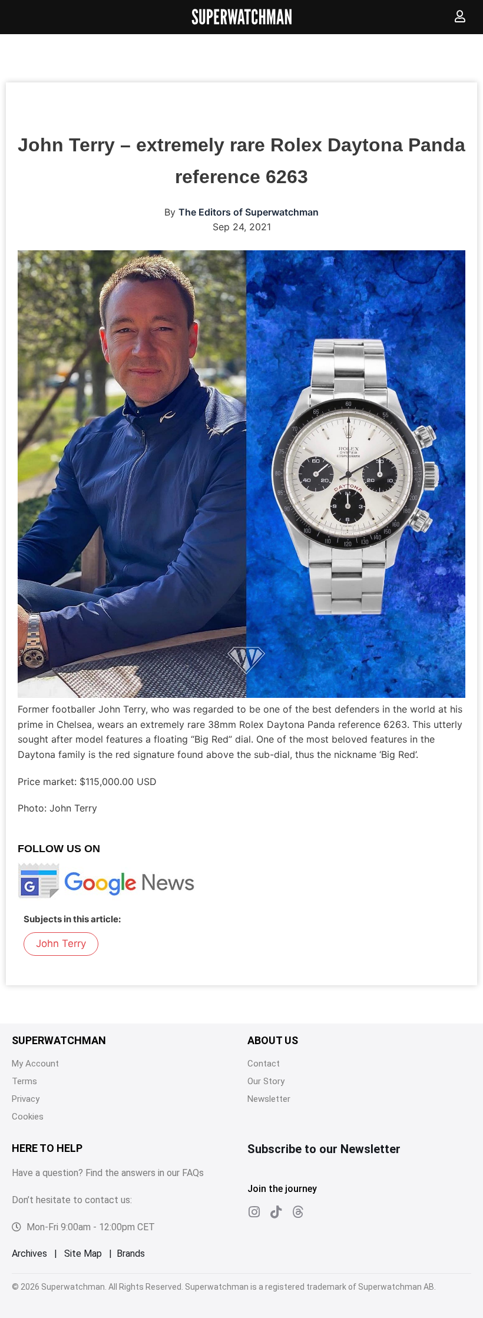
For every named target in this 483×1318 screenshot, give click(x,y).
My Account (35, 1063)
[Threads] (297, 1212)
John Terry (61, 943)
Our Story (265, 1081)
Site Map (83, 1253)
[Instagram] (253, 1212)
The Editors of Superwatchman (248, 212)
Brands (131, 1253)
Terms (24, 1081)
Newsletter (268, 1099)
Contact (263, 1063)
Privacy (25, 1099)
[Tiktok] (275, 1212)
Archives (29, 1253)
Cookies (28, 1116)
